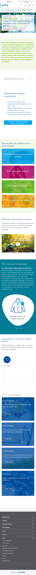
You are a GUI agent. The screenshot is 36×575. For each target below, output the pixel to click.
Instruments (26, 1)
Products (7, 10)
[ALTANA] (21, 572)
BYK (3, 10)
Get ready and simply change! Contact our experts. (18, 122)
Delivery (4, 555)
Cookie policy (5, 543)
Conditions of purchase (7, 553)
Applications (5, 517)
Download (8, 413)
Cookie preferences (7, 540)
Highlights (13, 10)
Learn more (8, 462)
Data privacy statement (8, 550)
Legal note (4, 545)
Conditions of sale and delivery (9, 548)
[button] (14, 328)
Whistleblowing (6, 561)
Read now (8, 439)
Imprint (4, 558)
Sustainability (6, 527)
